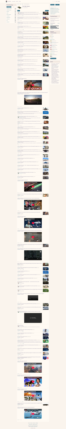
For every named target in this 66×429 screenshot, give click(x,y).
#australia (55, 11)
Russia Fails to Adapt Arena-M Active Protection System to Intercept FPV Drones (27, 149)
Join (57, 4)
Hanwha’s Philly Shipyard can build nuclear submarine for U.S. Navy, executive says (28, 36)
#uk (55, 9)
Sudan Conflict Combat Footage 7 (21, 361)
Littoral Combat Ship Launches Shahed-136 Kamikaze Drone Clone (26, 49)
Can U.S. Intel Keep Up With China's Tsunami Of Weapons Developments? (26, 161)
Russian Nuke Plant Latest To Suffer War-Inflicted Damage (24, 329)
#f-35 (56, 12)
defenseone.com (35, 59)
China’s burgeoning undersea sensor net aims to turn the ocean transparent (27, 274)
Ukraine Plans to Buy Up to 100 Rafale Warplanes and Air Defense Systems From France (28, 121)
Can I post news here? (20, 325)
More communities (53, 58)
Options (47, 10)
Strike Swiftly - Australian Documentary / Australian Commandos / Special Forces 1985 (28, 311)
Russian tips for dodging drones (21, 78)
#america (55, 8)
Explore (17, 1)
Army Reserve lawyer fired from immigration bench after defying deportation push (28, 45)
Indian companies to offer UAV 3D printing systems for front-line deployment (27, 131)
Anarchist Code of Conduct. (54, 66)
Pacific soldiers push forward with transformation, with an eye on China (26, 154)
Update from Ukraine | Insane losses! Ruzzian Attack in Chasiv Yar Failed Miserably (28, 198)
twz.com (35, 49)
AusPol (52, 34)
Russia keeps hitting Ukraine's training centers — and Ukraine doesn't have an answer (28, 281)
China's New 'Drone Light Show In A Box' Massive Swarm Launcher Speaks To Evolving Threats (29, 348)
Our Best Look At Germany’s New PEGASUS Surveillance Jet (25, 158)
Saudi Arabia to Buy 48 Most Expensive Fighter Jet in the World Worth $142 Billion (27, 168)
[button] (11, 5)
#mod (56, 11)
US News (53, 47)
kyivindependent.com (20, 282)
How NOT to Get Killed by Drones (21, 389)
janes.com (39, 131)
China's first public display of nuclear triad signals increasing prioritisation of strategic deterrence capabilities (29, 403)
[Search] (53, 1)
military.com (41, 73)
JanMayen (19, 32)
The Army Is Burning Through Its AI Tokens (23, 26)
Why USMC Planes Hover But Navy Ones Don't (23, 375)
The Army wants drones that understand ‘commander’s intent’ (25, 278)
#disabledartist (8, 17)
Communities (13, 1)
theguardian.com (39, 41)
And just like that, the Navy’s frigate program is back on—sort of (25, 59)
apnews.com (37, 12)
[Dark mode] (55, 1)
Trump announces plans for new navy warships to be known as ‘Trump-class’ (27, 41)
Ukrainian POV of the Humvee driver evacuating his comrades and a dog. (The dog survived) (29, 230)
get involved (35, 426)
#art (7, 20)
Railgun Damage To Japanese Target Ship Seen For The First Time (25, 141)
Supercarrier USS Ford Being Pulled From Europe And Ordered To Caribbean (27, 267)
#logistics (53, 11)
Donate (20, 1)
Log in (56, 1)
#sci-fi (58, 11)
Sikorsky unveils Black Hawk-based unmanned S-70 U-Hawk (25, 176)
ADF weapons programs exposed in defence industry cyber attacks (26, 116)
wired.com (30, 26)
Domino (20, 286)
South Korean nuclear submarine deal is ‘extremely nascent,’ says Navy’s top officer (28, 136)
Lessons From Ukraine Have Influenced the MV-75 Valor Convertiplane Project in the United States (30, 289)
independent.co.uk (29, 357)
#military (52, 8)
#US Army (51, 9)
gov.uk (38, 111)
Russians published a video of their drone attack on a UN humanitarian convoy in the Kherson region (30, 293)
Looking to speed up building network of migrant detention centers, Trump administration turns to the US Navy (30, 244)
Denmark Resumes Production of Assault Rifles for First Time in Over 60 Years (27, 285)
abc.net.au (36, 116)
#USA (58, 9)
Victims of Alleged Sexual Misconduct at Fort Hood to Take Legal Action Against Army (28, 146)
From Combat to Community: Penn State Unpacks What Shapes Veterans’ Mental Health (28, 212)
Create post (52, 4)
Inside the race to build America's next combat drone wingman (25, 407)
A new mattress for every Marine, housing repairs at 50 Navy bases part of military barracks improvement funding (29, 54)
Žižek (52, 56)
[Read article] (46, 13)
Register (59, 1)
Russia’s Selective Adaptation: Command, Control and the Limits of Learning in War (28, 17)
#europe (57, 9)
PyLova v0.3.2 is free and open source (33, 425)
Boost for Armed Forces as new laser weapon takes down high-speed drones (27, 111)
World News (54, 51)
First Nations (53, 39)
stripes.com (40, 136)
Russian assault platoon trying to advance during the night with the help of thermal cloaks (28, 248)
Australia (52, 36)
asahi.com (40, 36)
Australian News (54, 42)
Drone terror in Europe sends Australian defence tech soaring (25, 172)
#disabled (8, 11)
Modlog (58, 23)
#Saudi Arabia (54, 12)
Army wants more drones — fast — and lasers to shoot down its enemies (26, 165)
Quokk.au (9, 1)
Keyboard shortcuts (35, 424)
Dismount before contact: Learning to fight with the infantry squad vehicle (26, 303)
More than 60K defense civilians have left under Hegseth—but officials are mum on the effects (29, 352)
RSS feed (52, 29)
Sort (18, 10)
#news (54, 9)
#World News (51, 12)
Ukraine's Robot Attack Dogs (21, 216)
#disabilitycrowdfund (9, 8)
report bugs (31, 426)
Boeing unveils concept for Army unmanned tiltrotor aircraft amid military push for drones (29, 307)
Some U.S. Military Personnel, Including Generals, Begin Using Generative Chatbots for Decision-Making (29, 263)
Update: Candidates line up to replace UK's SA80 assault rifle (25, 126)
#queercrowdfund (9, 14)
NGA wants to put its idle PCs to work (22, 336)
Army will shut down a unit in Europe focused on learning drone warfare (26, 12)
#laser (51, 11)
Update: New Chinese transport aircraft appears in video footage (25, 68)
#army (57, 8)
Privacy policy (30, 424)
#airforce (58, 12)
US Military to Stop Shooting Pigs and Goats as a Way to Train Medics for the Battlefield (28, 73)
